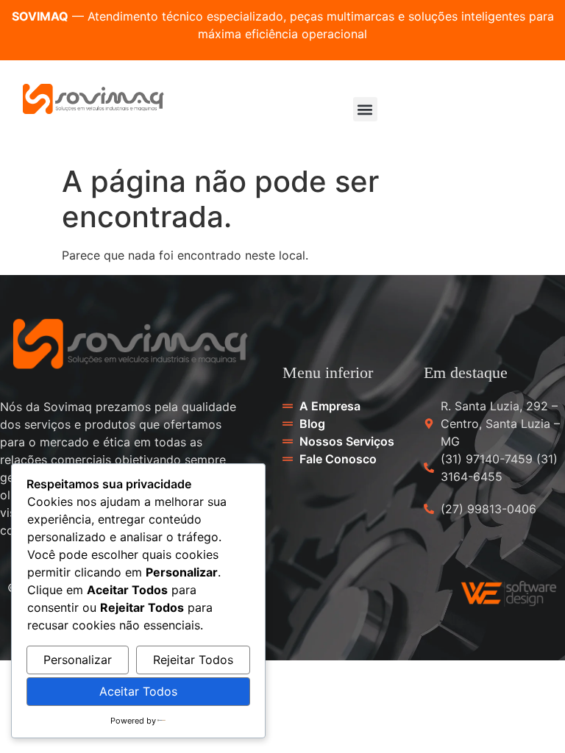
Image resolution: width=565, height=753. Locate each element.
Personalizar (77, 659)
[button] (365, 109)
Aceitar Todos (138, 691)
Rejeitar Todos (193, 659)
